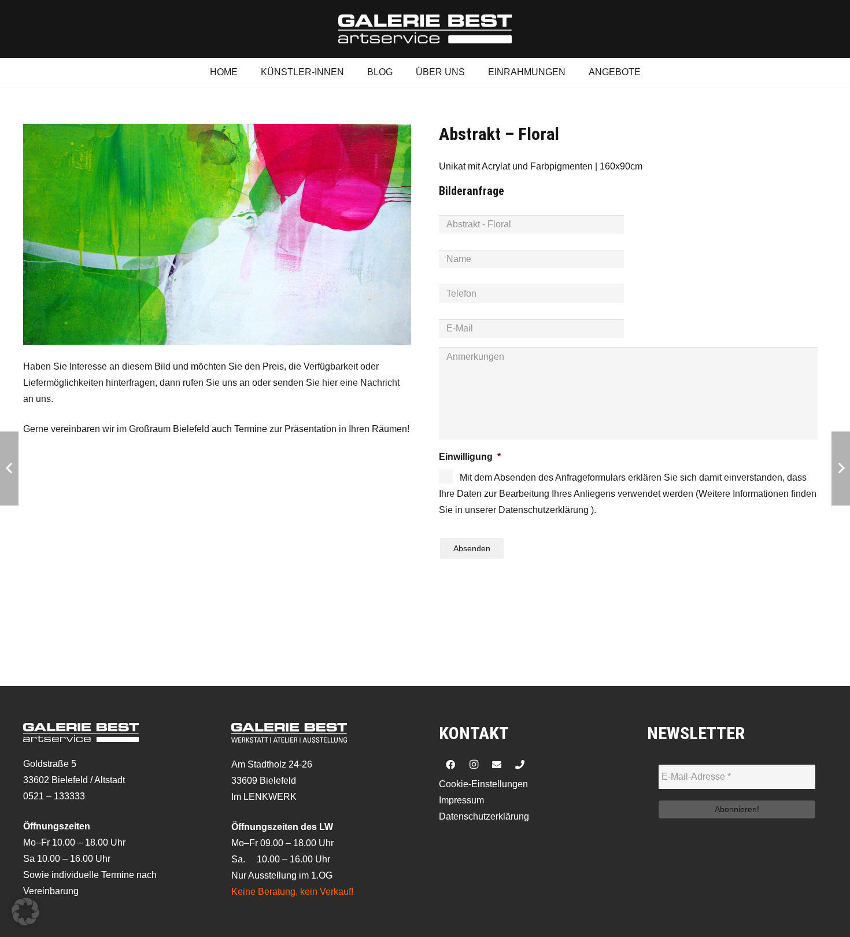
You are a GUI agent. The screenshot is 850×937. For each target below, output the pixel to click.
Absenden (471, 548)
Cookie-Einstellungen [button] (483, 784)
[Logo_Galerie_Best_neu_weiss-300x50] (425, 28)
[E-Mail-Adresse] (496, 764)
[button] (25, 911)
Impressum (461, 800)
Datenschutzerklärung (484, 816)
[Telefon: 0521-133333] (519, 764)
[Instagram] (473, 764)
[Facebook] (450, 764)
